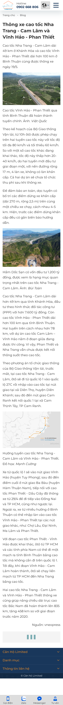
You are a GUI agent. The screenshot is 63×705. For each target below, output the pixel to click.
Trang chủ (9, 15)
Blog (23, 15)
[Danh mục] (56, 5)
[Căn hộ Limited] (8, 5)
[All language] (45, 5)
